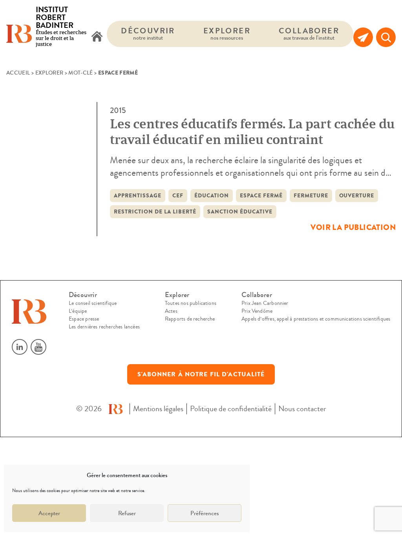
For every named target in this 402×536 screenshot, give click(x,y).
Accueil (18, 73)
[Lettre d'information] (363, 37)
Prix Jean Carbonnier (265, 303)
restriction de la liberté (155, 212)
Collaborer (309, 33)
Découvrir (148, 33)
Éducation (211, 195)
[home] (97, 37)
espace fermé (261, 195)
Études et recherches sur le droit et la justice (61, 27)
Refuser (127, 513)
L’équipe (78, 311)
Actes (171, 311)
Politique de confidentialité (231, 408)
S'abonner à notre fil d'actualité (201, 374)
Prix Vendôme (256, 311)
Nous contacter (302, 408)
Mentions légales (158, 408)
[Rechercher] (386, 37)
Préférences (204, 513)
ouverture (357, 195)
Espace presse (84, 319)
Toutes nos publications (190, 303)
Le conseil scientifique (93, 303)
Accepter (49, 513)
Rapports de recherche (190, 319)
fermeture (311, 195)
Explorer (226, 33)
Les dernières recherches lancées (104, 327)
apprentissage (137, 195)
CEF (177, 195)
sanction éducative (239, 212)
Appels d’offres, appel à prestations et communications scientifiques (315, 319)
